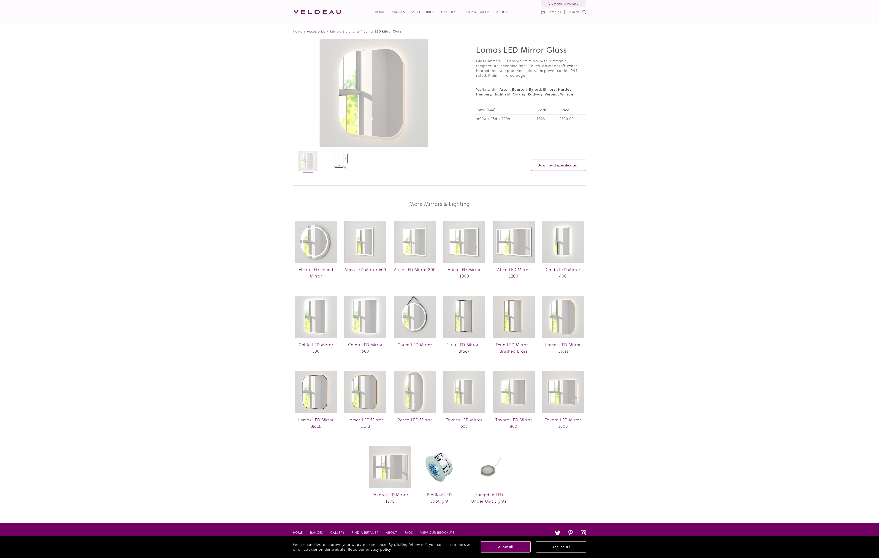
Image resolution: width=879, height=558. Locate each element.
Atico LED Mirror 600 (365, 269)
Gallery (448, 12)
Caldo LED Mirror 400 (563, 272)
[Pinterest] (570, 533)
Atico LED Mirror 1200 (513, 272)
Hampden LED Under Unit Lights (488, 498)
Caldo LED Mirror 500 (316, 348)
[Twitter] (557, 533)
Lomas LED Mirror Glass (563, 348)
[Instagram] (583, 533)
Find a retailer (476, 12)
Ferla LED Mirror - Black (464, 348)
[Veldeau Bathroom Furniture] (317, 12)
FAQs (408, 532)
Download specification (558, 165)
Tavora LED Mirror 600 (464, 423)
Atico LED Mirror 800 (415, 269)
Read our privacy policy (369, 549)
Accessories (423, 12)
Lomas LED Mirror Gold (365, 423)
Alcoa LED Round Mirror (316, 272)
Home (380, 12)
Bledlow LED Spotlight (439, 498)
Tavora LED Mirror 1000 (563, 423)
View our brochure (563, 3)
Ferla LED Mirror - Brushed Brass (514, 348)
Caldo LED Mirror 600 (365, 348)
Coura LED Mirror (414, 344)
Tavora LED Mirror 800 (513, 423)
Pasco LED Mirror (415, 419)
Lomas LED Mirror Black (316, 423)
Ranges (398, 12)
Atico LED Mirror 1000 (464, 272)
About (502, 12)
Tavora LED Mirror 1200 (390, 498)
